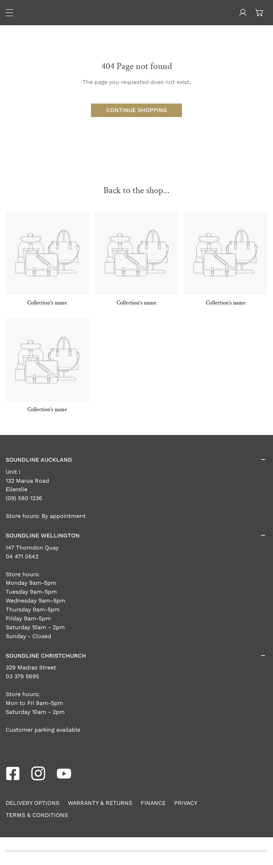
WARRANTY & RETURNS (100, 803)
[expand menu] (9, 12)
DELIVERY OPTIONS (32, 803)
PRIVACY (185, 803)
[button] (259, 12)
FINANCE (153, 803)
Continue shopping (136, 110)
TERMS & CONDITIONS (37, 815)
